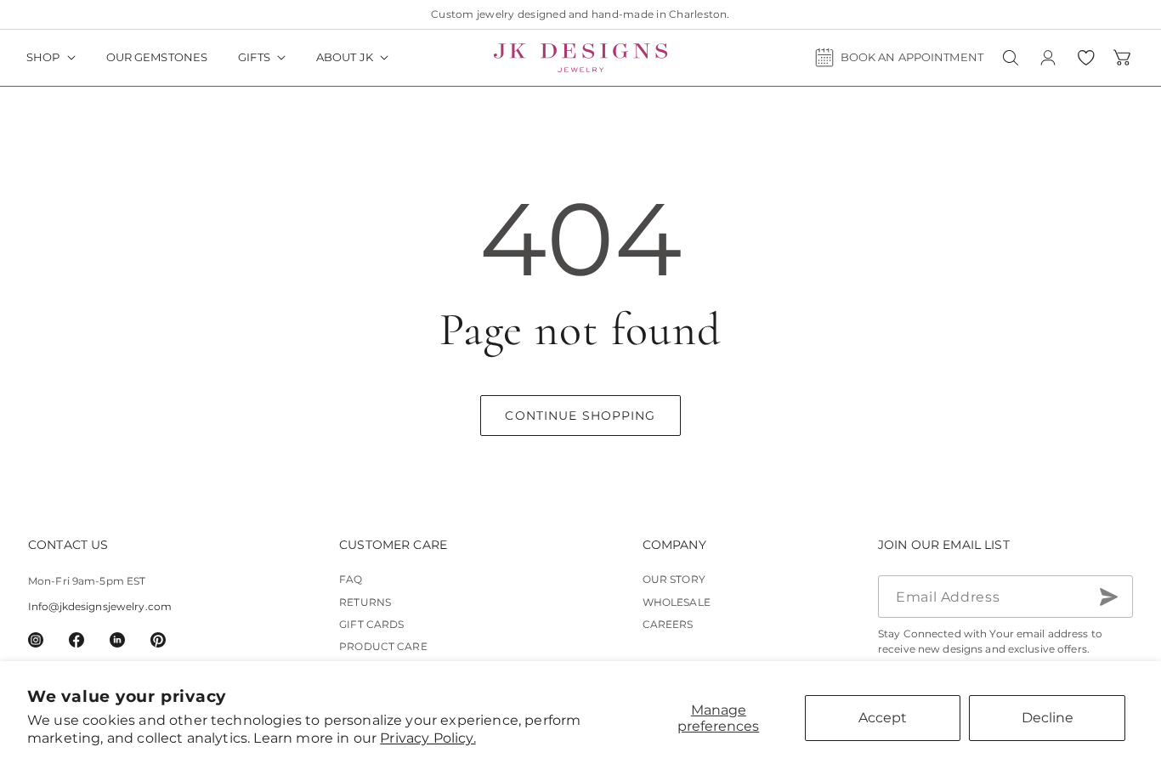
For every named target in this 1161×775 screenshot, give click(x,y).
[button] (51, 58)
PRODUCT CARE (383, 647)
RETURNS (365, 602)
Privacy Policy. (427, 738)
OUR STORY (674, 580)
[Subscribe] (1108, 597)
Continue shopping (580, 415)
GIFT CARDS (371, 625)
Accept (882, 718)
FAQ (350, 580)
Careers (668, 625)
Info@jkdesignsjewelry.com (100, 607)
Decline (1047, 718)
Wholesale (677, 602)
